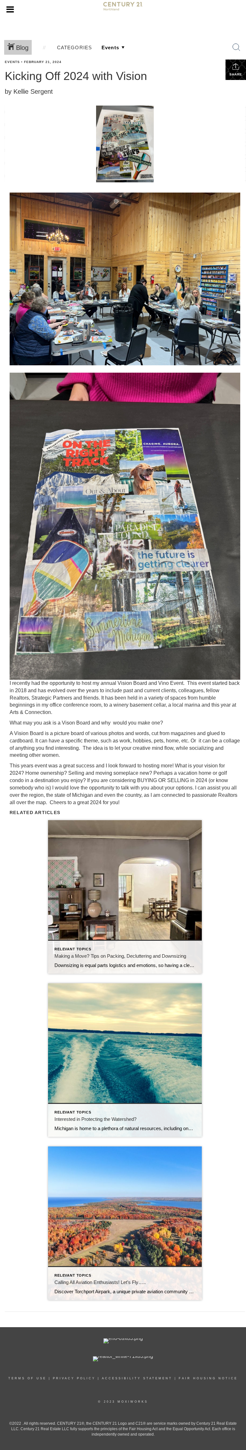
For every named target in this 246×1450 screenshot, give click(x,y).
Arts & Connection (30, 712)
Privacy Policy (74, 1378)
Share (235, 74)
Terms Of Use (27, 1378)
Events (12, 62)
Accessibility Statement (137, 1378)
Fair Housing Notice (208, 1378)
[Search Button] (236, 47)
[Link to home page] (123, 9)
